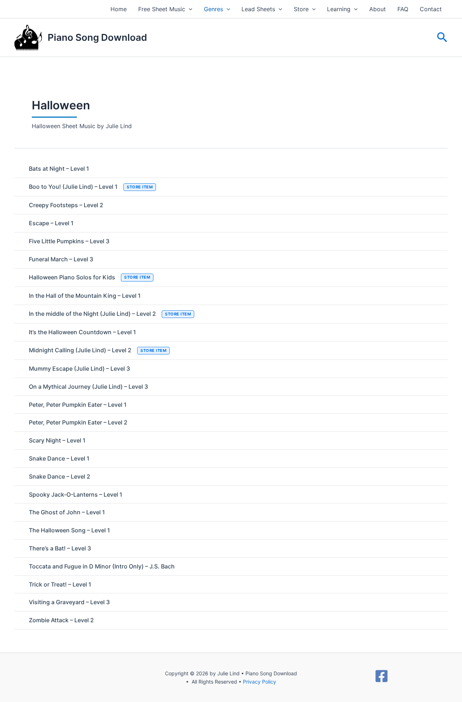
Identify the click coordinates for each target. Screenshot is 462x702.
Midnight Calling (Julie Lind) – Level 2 (97, 350)
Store (301, 9)
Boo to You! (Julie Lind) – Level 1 (91, 186)
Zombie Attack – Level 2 (61, 620)
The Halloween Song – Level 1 (69, 530)
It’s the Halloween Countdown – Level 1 (82, 332)
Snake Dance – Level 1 (59, 458)
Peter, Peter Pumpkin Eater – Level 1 (78, 404)
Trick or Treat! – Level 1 (60, 584)
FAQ (402, 9)
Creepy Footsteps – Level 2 (66, 205)
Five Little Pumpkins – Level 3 (69, 241)
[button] (188, 9)
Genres (213, 9)
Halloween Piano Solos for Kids (89, 277)
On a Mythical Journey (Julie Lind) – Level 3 (88, 386)
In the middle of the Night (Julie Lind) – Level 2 (110, 313)
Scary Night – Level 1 (57, 440)
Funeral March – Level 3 (61, 259)
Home (118, 9)
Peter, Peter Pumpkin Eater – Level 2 (78, 422)
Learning (338, 9)
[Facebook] (381, 676)
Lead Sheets (258, 9)
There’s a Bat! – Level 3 (60, 548)
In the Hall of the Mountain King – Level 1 (85, 295)
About (377, 9)
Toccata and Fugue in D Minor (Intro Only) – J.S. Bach (102, 566)
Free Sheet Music (161, 9)
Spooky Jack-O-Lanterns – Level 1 (75, 494)
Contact (431, 9)
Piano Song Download (97, 37)
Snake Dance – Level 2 (59, 476)
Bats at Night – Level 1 (59, 168)
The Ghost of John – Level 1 (67, 512)
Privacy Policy (259, 682)
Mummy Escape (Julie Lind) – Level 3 (79, 368)
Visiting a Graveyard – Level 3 (69, 602)
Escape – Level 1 (51, 223)
